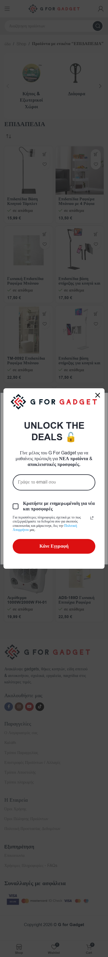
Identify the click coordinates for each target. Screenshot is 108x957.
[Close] (98, 395)
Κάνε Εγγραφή (54, 546)
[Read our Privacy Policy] (91, 517)
